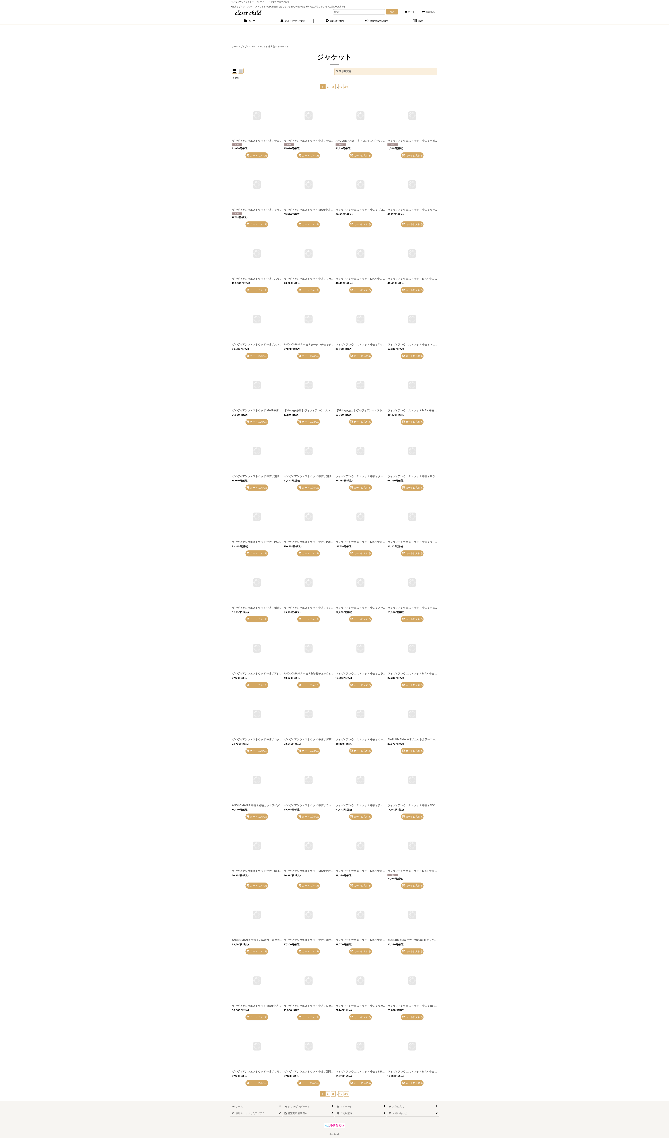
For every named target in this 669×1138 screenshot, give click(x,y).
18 (340, 86)
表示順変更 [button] (345, 71)
